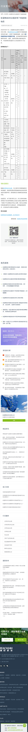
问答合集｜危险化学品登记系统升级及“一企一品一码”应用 (14, 457)
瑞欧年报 (18, 675)
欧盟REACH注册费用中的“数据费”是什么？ (13, 503)
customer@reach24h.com (15, 730)
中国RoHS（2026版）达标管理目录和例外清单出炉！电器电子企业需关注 (14, 356)
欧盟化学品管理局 (22, 219)
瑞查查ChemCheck (11, 709)
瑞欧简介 (2, 675)
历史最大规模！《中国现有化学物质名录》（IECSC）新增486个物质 (13, 613)
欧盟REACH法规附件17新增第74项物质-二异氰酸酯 (15, 292)
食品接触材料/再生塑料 (10, 541)
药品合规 (6, 534)
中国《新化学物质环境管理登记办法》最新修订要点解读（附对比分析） (14, 360)
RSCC (9, 714)
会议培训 (18, 699)
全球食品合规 (7, 531)
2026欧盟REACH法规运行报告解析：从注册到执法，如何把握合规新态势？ (15, 369)
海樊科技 (2, 721)
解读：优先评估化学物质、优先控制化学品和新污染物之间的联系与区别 (13, 438)
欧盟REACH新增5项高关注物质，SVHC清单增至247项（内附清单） (15, 268)
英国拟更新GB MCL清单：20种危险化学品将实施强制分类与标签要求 (14, 586)
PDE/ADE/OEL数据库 (5, 711)
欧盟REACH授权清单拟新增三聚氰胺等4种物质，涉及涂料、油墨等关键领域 (15, 303)
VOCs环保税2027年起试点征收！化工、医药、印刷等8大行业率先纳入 (13, 579)
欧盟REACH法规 (13, 32)
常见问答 (13, 699)
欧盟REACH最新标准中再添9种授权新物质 (14, 316)
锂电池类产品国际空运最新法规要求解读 (12, 433)
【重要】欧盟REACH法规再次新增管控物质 (15, 274)
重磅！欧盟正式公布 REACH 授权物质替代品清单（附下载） (15, 322)
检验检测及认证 (8, 551)
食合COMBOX (3, 714)
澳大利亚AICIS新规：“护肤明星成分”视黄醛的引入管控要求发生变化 (15, 388)
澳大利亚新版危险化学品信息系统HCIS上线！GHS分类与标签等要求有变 (14, 600)
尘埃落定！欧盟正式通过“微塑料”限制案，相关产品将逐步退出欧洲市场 (14, 467)
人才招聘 (2, 678)
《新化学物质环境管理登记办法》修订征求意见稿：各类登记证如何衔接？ (14, 379)
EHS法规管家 (21, 709)
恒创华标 (13, 721)
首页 (2, 14)
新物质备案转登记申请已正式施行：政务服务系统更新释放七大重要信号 (13, 573)
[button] (24, 343)
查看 (14, 420)
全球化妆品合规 (8, 528)
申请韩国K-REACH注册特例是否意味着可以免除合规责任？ (14, 496)
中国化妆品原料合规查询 (17, 711)
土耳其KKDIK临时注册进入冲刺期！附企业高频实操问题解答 (14, 566)
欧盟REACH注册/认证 (6, 25)
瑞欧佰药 (7, 721)
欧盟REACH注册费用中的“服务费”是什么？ (13, 500)
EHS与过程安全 (8, 548)
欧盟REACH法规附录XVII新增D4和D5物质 (14, 279)
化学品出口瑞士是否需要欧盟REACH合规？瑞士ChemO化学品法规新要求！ (14, 448)
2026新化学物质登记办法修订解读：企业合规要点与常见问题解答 (15, 365)
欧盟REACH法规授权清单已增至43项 (13, 298)
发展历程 (13, 675)
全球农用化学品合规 (9, 524)
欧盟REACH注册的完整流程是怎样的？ (12, 507)
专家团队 (7, 675)
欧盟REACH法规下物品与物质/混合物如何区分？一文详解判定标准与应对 (13, 462)
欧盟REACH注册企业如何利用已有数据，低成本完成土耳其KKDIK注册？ (15, 383)
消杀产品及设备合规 (9, 538)
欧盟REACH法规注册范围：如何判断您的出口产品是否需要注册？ (14, 477)
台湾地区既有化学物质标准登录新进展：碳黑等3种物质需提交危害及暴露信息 (13, 606)
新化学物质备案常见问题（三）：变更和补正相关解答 (13, 452)
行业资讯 (6, 14)
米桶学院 (2, 702)
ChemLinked (3, 709)
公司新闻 (23, 675)
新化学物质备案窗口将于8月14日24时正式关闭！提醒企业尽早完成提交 (13, 593)
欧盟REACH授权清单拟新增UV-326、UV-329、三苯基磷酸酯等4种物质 (14, 285)
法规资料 (7, 699)
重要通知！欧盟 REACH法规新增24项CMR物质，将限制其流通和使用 (15, 310)
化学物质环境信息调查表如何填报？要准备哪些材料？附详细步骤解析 (13, 472)
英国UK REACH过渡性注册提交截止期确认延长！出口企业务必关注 (15, 374)
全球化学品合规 (8, 521)
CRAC (22, 699)
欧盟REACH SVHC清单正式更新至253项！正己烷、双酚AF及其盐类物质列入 (14, 443)
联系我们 (7, 678)
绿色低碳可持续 (8, 545)
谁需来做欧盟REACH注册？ (9, 492)
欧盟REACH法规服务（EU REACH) (10, 215)
